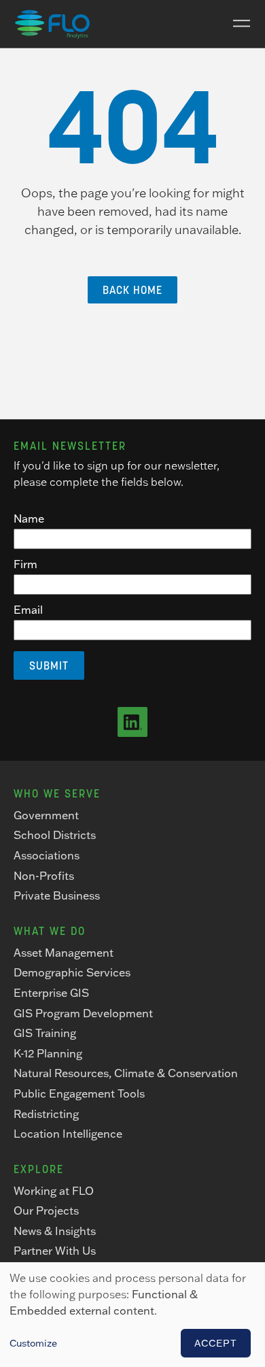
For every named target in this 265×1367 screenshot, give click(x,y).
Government (46, 815)
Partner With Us (55, 1250)
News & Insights (55, 1231)
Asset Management (63, 952)
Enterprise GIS (51, 993)
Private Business (57, 895)
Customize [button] (33, 1343)
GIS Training (45, 1033)
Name (29, 518)
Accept (215, 1343)
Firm (25, 564)
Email (28, 609)
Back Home (132, 290)
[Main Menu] (236, 23)
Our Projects (46, 1210)
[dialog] (132, 1314)
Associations (47, 855)
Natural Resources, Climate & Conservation (126, 1073)
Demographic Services (72, 972)
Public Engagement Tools (79, 1093)
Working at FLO (54, 1191)
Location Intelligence (68, 1133)
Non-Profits (44, 876)
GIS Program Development (83, 1013)
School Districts (55, 835)
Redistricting (46, 1114)
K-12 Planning (48, 1053)
